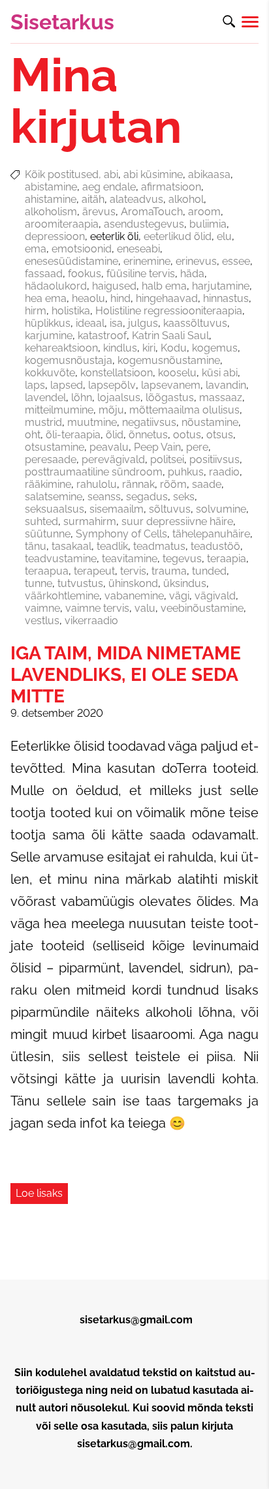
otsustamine (54, 447)
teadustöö (215, 546)
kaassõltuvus (195, 323)
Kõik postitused (62, 174)
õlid (114, 435)
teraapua (47, 571)
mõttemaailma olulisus (184, 410)
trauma (169, 571)
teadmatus (159, 546)
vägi (179, 596)
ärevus (99, 211)
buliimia (208, 224)
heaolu (88, 298)
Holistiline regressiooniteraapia (168, 311)
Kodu (174, 348)
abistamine (51, 187)
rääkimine (48, 484)
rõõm (173, 484)
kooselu (177, 373)
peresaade (50, 459)
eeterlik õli (114, 236)
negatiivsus (149, 422)
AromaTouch (152, 211)
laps (35, 385)
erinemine (146, 261)
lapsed (66, 385)
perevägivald (113, 459)
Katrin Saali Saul (170, 335)
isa (116, 323)
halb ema (164, 286)
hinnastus (226, 298)
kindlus (120, 348)
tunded (209, 571)
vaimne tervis (97, 608)
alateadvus (136, 199)
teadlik (112, 546)
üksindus (184, 583)
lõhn (81, 397)
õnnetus (148, 435)
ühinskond (133, 583)
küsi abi (220, 373)
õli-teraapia (73, 435)
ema (35, 249)
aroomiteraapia (62, 224)
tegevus (182, 558)
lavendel (45, 397)
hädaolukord (56, 286)
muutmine (92, 422)
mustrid (43, 422)
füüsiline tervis (140, 273)
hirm (35, 311)
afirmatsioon (171, 187)
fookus (84, 273)
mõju (111, 410)
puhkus (186, 472)
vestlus (42, 620)
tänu (35, 546)
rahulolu (96, 484)
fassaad (44, 273)
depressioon (55, 236)
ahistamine (50, 199)
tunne (38, 583)
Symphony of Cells (121, 534)
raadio (224, 472)
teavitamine (129, 558)
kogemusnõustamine (169, 360)
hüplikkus (48, 323)
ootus (187, 435)
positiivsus (214, 459)
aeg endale (109, 187)
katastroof (102, 335)
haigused (114, 286)
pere (197, 447)
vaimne (42, 608)
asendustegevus (144, 224)
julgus (143, 323)
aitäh (93, 199)
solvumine (221, 509)
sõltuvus (170, 509)
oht (32, 435)
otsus (219, 435)
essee (236, 261)
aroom (204, 211)
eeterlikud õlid (178, 236)
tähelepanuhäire (211, 534)
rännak (138, 484)
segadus (147, 496)
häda (192, 273)
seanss (104, 496)
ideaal (90, 323)
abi (111, 174)
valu (144, 608)
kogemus (215, 348)
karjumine (48, 335)
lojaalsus (118, 397)
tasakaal (71, 546)
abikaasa (209, 174)
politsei (167, 459)
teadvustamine (61, 558)
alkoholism (51, 211)
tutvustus (80, 583)
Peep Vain (157, 447)
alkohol (186, 199)
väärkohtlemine (62, 596)
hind (120, 298)
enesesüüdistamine (71, 261)
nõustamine (210, 422)
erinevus (196, 261)
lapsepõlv (112, 385)
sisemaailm (116, 509)
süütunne (48, 534)
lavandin (226, 385)
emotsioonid (82, 249)
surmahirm (89, 521)
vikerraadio (91, 620)
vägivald (215, 596)
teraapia (226, 558)
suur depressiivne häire (177, 521)
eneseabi (138, 249)
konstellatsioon (116, 373)
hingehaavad (167, 298)
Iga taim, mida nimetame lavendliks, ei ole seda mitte (125, 674)
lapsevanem (170, 385)
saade (206, 484)
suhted (41, 521)
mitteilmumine (59, 410)
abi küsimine (153, 174)
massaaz (220, 397)
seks (184, 496)
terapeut (94, 571)
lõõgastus (170, 397)
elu (224, 236)
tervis (133, 571)
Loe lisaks (39, 1193)
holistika (71, 311)
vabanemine (134, 596)
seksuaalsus (54, 509)
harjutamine (220, 286)
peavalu (109, 447)
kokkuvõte (50, 373)
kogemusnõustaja (68, 360)
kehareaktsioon (61, 348)
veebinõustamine (202, 608)
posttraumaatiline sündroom (94, 472)
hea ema (46, 298)
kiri (148, 348)
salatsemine (53, 496)
